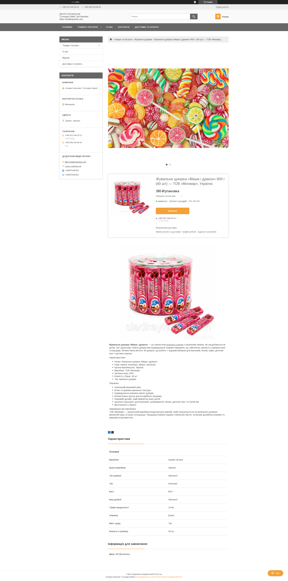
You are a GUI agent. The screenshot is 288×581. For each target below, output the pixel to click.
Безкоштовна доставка (166, 228)
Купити (172, 211)
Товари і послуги (88, 27)
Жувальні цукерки (143, 39)
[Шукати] (194, 16)
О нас (109, 27)
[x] (112, 433)
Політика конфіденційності (170, 577)
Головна (67, 27)
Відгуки (66, 58)
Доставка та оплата (147, 27)
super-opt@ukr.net (73, 166)
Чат (278, 573)
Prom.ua (158, 574)
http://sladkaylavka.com (75, 162)
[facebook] (109, 433)
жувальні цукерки (174, 344)
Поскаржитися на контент (147, 577)
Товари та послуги (123, 39)
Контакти (123, 27)
